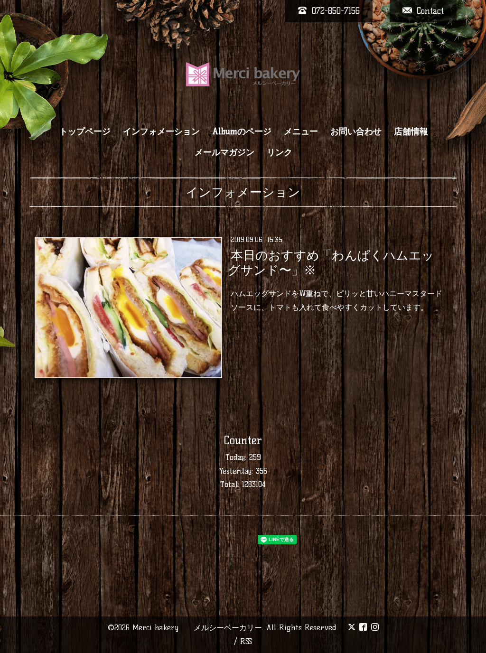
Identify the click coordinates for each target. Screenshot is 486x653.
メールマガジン (224, 152)
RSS (246, 641)
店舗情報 (411, 131)
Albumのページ (241, 131)
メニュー (301, 131)
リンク (279, 152)
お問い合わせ (356, 131)
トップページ (85, 131)
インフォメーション (161, 131)
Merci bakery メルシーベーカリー (197, 627)
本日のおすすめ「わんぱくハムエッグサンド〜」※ (331, 263)
